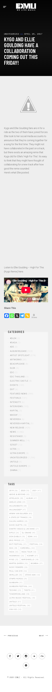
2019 (13, 491)
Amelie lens (17, 502)
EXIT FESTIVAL (18, 544)
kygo (14, 559)
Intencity (15, 402)
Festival (36, 544)
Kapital (14, 411)
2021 (36, 491)
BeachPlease (17, 364)
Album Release (18, 351)
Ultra (13, 449)
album (31, 498)
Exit (12, 389)
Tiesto (29, 590)
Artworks (16, 360)
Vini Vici (15, 609)
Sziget (13, 445)
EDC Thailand (17, 377)
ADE (12, 347)
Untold (14, 462)
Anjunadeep (17, 510)
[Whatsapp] (11, 314)
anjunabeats (18, 506)
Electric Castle (19, 381)
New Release (17, 428)
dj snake (28, 533)
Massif (14, 415)
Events (14, 385)
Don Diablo (17, 537)
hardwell (27, 548)
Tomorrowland (19, 594)
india (14, 552)
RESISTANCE (16, 436)
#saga (13, 343)
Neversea (15, 419)
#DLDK (13, 338)
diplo (14, 533)
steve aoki (32, 575)
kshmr (32, 556)
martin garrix (18, 563)
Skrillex (15, 575)
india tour (29, 552)
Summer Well (17, 440)
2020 (25, 491)
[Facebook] (6, 314)
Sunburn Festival (20, 586)
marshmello (30, 559)
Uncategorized (18, 457)
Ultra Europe (17, 453)
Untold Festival (19, 605)
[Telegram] (22, 314)
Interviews (16, 406)
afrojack (16, 498)
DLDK (12, 368)
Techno (15, 590)
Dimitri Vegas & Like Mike (24, 529)
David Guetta (18, 525)
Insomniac (16, 556)
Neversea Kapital (20, 423)
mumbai (37, 563)
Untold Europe (18, 466)
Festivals (15, 398)
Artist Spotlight (20, 355)
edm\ (32, 537)
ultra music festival (22, 598)
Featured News (18, 394)
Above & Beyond (19, 494)
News (13, 432)
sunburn (16, 582)
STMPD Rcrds (18, 579)
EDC (12, 372)
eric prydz (17, 540)
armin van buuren (20, 514)
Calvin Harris (18, 521)
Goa (13, 548)
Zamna (13, 470)
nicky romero (18, 567)
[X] (17, 314)
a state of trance (20, 517)
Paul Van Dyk (18, 571)
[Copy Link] (27, 314)
